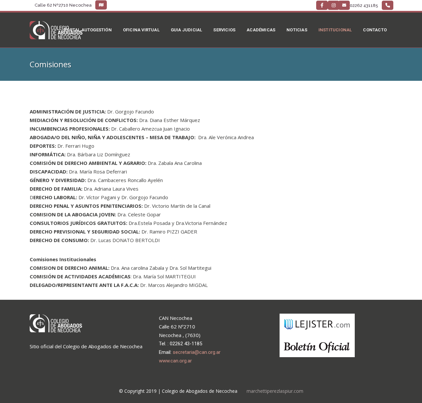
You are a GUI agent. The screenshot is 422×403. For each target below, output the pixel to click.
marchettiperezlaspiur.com (275, 391)
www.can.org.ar (175, 361)
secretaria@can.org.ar (197, 352)
